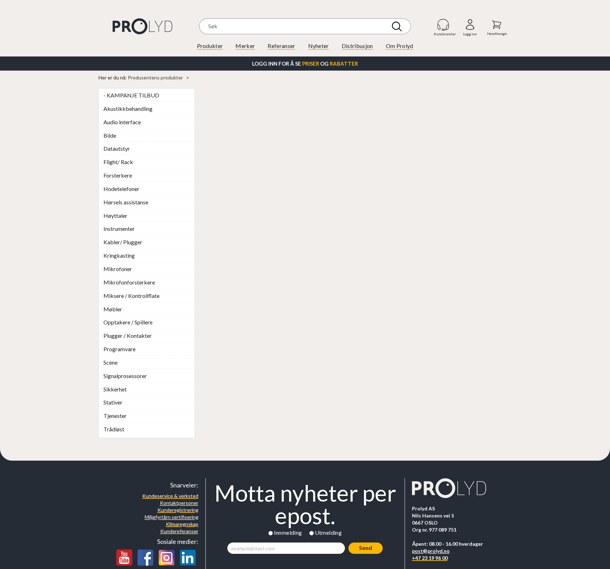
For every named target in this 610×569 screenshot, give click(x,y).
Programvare (119, 349)
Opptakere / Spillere (127, 322)
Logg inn (470, 24)
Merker (245, 45)
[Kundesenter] (443, 24)
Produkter (210, 45)
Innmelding (288, 532)
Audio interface (122, 122)
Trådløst (113, 429)
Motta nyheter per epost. (305, 504)
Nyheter (318, 45)
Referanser (281, 45)
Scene (110, 362)
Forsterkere (117, 175)
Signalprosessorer (125, 375)
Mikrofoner (117, 268)
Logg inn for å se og (305, 63)
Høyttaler (115, 215)
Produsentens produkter (155, 77)
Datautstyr (116, 148)
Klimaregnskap (182, 524)
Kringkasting (119, 255)
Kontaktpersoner (179, 503)
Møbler (112, 309)
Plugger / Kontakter (127, 335)
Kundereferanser (179, 531)
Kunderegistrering (177, 510)
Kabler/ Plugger (122, 242)
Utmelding (328, 532)
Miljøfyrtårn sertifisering (171, 517)
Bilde (109, 135)
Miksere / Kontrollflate (131, 295)
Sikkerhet (115, 389)
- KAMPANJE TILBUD (131, 95)
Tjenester (115, 415)
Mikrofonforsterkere (129, 282)
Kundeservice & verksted (170, 496)
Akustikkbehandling (127, 108)
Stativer (112, 402)
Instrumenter (119, 228)
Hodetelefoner (121, 188)
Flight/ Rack (118, 161)
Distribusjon (357, 45)
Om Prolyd (399, 45)
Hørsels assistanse (125, 202)
